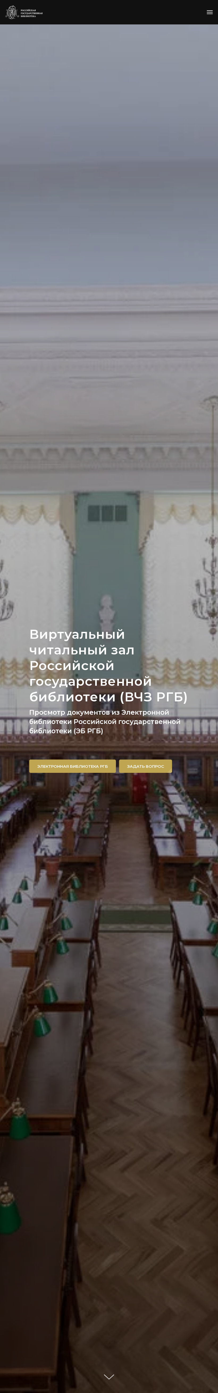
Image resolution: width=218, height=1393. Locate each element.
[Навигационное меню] (210, 12)
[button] (145, 766)
